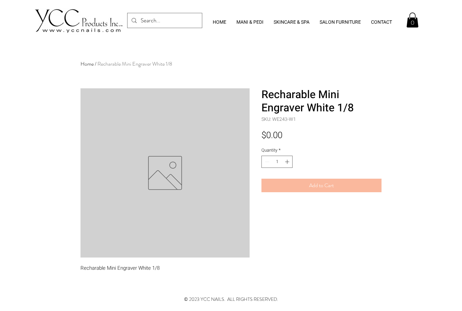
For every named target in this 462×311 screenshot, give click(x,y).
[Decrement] (266, 162)
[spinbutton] (277, 162)
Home (87, 64)
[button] (412, 20)
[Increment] (288, 162)
